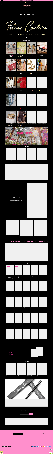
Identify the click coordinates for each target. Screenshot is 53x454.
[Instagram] (33, 449)
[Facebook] (32, 449)
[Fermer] (51, 435)
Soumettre (34, 447)
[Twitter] (31, 449)
